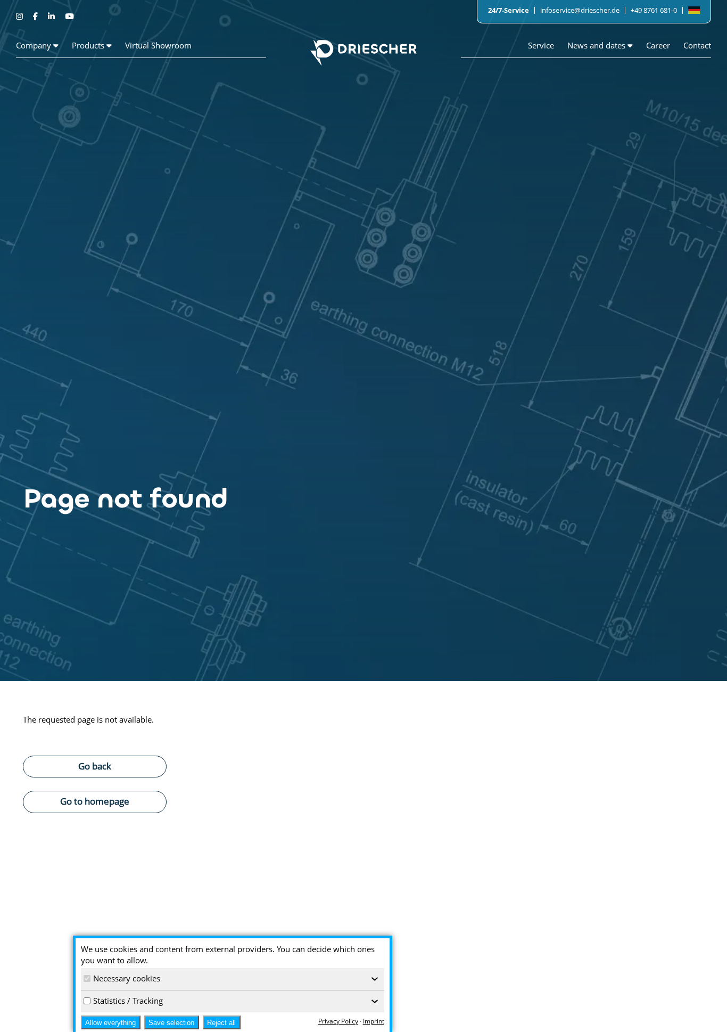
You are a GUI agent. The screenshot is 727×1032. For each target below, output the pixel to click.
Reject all (221, 1023)
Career (658, 45)
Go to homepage (94, 801)
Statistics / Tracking (128, 1000)
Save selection (171, 1023)
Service (541, 45)
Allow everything (110, 1023)
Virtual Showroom (158, 45)
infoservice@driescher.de (579, 10)
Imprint (373, 1021)
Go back (94, 765)
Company (34, 45)
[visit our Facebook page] (36, 16)
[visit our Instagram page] (20, 16)
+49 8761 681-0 (654, 10)
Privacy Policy (338, 1021)
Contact (697, 45)
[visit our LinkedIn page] (52, 16)
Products (89, 45)
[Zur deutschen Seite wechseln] (694, 10)
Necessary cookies (126, 978)
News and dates (597, 45)
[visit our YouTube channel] (69, 16)
